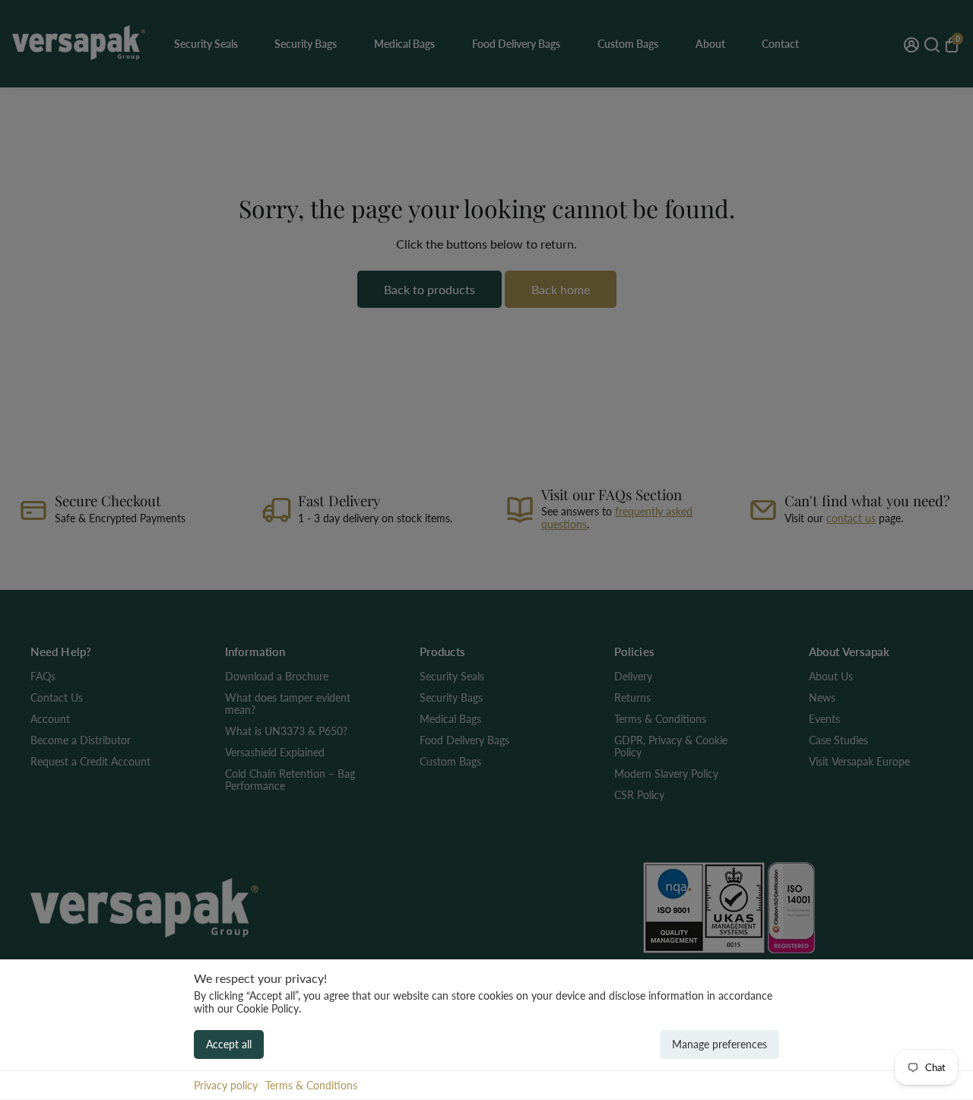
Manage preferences (719, 1044)
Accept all (229, 1044)
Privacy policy (226, 1085)
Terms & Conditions (311, 1085)
